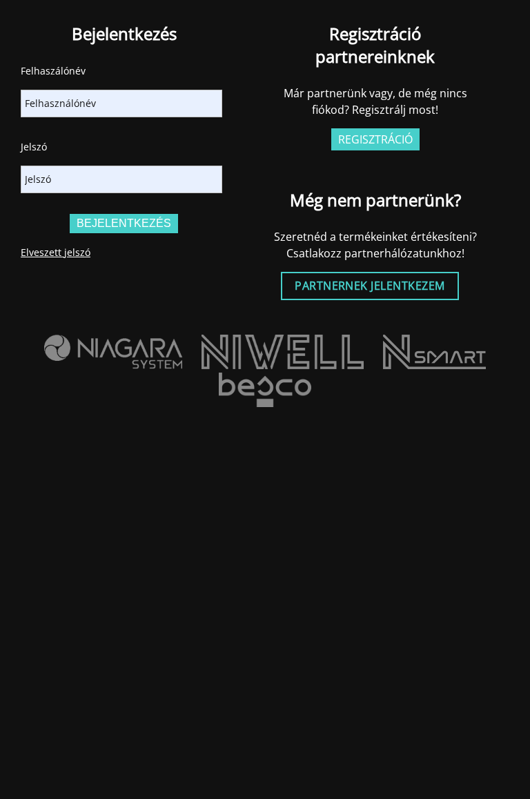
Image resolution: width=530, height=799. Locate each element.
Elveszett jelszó (55, 252)
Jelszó (34, 146)
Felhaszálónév (53, 70)
